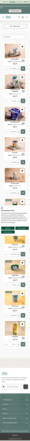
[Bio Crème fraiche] (15, 114)
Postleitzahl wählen (15, 11)
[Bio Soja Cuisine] (15, 175)
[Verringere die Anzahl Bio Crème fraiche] (6, 131)
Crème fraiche (15, 306)
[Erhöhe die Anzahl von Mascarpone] (18, 254)
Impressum (15, 435)
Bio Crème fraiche (15, 122)
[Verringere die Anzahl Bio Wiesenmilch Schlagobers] (6, 101)
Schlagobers (15, 336)
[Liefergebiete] (28, 2)
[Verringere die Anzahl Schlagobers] (6, 344)
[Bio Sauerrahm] (15, 51)
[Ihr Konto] (22, 17)
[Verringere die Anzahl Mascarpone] (6, 254)
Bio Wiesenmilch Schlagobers (15, 90)
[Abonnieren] (25, 386)
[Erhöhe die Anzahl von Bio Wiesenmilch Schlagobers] (18, 101)
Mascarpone (15, 244)
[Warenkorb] (26, 17)
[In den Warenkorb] (23, 68)
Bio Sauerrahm (15, 59)
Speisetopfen (15, 275)
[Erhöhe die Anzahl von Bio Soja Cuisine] (18, 193)
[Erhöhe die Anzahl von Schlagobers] (18, 344)
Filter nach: (16, 26)
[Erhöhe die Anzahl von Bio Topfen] (18, 162)
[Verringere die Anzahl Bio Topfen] (6, 162)
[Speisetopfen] (15, 267)
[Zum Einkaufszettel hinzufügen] (22, 46)
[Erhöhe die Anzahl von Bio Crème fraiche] (18, 131)
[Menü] (3, 17)
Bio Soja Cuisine (15, 183)
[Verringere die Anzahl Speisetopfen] (6, 285)
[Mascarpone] (15, 236)
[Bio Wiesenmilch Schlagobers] (15, 81)
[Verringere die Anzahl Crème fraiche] (6, 315)
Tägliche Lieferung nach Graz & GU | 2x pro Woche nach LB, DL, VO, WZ (14, 6)
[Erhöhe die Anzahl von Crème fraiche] (18, 315)
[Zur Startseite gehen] (8, 17)
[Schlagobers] (15, 328)
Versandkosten (25, 431)
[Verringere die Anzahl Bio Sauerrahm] (6, 68)
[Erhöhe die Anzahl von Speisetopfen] (18, 285)
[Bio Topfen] (15, 144)
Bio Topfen (15, 152)
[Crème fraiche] (15, 298)
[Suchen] (19, 17)
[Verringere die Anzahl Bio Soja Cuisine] (6, 193)
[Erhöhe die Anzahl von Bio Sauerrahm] (18, 68)
